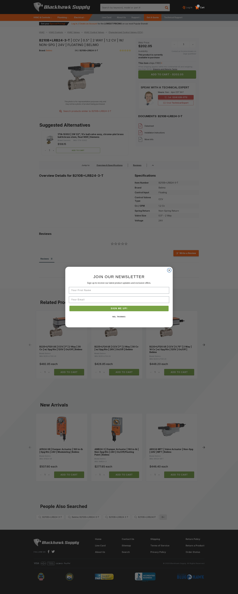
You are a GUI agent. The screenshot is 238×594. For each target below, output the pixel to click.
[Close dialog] (169, 270)
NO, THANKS (119, 317)
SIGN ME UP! (119, 308)
